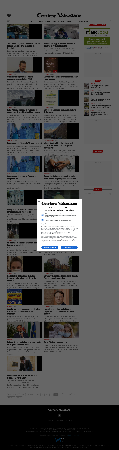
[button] (59, 224)
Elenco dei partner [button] (56, 233)
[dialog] (59, 225)
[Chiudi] (39, 201)
